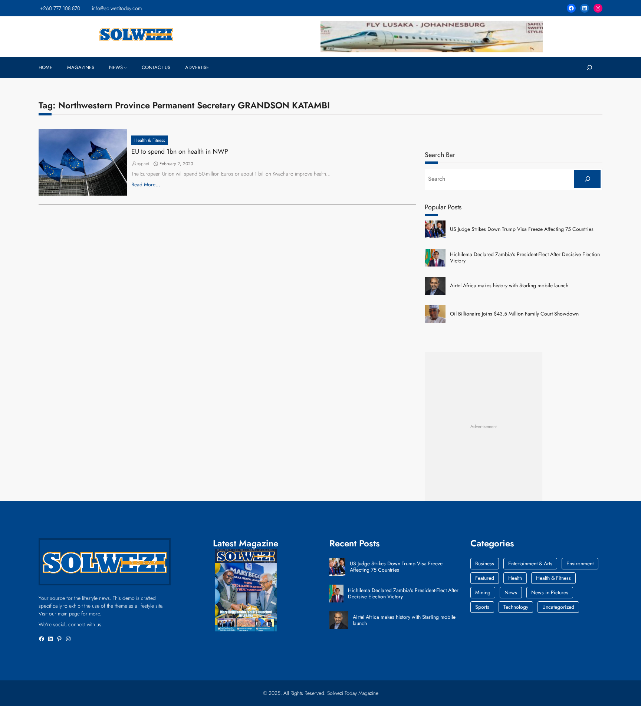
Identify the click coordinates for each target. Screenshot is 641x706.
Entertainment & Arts (530, 563)
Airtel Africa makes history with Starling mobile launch (509, 285)
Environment (580, 563)
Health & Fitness (149, 140)
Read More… (145, 184)
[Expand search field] (589, 67)
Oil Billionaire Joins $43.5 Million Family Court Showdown (514, 314)
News (510, 592)
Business (484, 563)
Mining (482, 592)
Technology (515, 607)
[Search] (587, 179)
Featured (484, 578)
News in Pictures (549, 592)
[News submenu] (125, 67)
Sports (482, 607)
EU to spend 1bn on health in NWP (179, 152)
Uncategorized (558, 607)
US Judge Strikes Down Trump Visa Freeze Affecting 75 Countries (522, 229)
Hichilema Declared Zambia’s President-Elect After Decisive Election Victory (525, 257)
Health (515, 578)
